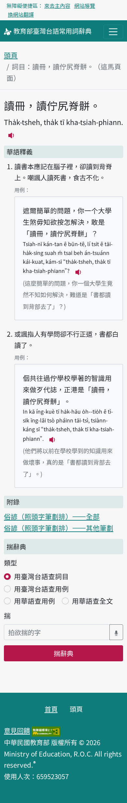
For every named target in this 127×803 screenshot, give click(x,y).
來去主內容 (57, 5)
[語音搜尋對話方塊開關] (116, 632)
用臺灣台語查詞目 (41, 576)
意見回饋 (17, 730)
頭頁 (11, 55)
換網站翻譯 (21, 14)
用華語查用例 (34, 601)
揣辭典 (63, 653)
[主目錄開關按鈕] (113, 32)
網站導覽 (84, 5)
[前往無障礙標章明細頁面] (46, 730)
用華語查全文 (92, 601)
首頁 (51, 709)
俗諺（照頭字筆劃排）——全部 (52, 516)
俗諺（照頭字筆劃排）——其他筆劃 (58, 528)
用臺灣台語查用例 (41, 589)
